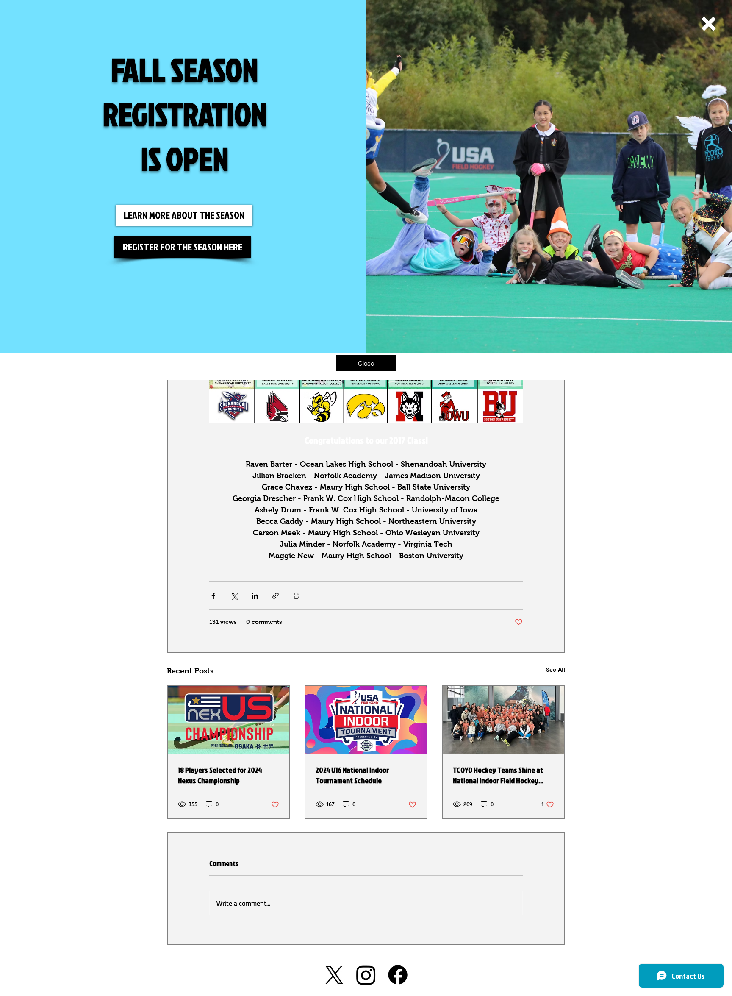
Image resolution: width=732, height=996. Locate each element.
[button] (709, 24)
